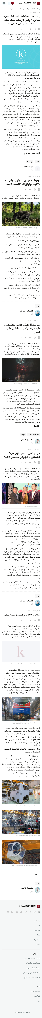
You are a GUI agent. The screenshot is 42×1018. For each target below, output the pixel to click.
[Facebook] (26, 29)
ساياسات (37, 933)
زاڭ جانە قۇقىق (33, 434)
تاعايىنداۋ (18, 9)
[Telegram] (30, 29)
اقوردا (11, 9)
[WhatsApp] (34, 29)
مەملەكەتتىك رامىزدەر (33, 970)
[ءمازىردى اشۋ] (4, 3)
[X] (21, 29)
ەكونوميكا (37, 942)
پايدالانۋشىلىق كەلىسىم (32, 961)
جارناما (38, 1003)
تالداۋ (38, 937)
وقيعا (23, 9)
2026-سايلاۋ (31, 9)
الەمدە (38, 947)
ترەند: (38, 9)
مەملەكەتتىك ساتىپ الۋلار (31, 980)
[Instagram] (39, 29)
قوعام (37, 161)
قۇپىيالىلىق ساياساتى (33, 966)
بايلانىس (37, 999)
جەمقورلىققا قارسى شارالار (31, 975)
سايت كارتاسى (35, 994)
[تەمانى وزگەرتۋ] (11, 3)
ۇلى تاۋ (29, 161)
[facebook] (30, 914)
